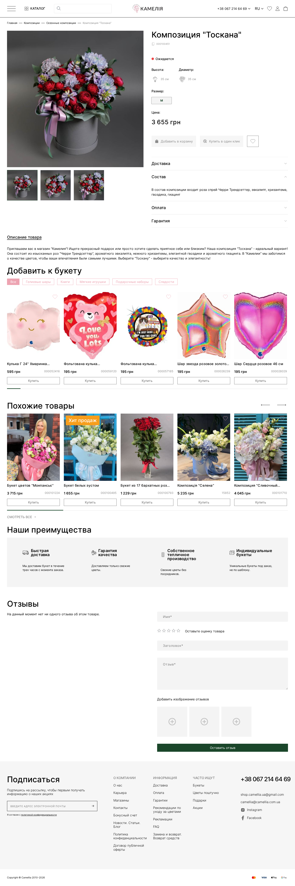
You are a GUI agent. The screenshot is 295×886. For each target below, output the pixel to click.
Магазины (121, 800)
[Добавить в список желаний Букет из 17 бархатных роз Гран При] (168, 418)
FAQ (156, 827)
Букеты (198, 785)
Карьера (120, 793)
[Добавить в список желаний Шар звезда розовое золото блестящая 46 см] (225, 296)
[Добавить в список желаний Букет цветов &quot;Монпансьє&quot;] (55, 418)
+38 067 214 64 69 (266, 779)
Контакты (120, 808)
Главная (12, 22)
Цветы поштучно (206, 793)
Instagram (254, 810)
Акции (198, 808)
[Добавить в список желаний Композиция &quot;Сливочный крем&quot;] (282, 418)
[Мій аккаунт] (277, 8)
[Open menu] (11, 8)
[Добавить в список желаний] (253, 141)
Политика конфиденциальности (129, 836)
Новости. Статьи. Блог (126, 825)
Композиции (32, 22)
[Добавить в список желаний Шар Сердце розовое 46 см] (282, 296)
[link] (33, 325)
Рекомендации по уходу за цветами (167, 810)
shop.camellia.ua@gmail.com (262, 794)
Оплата (158, 793)
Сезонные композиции (61, 22)
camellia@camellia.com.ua (260, 802)
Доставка (160, 785)
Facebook (254, 818)
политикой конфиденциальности (39, 814)
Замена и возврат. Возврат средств (167, 836)
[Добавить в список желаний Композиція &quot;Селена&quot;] (225, 418)
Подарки (199, 800)
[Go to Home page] (147, 8)
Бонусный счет (125, 815)
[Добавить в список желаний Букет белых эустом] (111, 418)
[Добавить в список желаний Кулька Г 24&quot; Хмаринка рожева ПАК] (55, 296)
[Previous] (265, 405)
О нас (117, 785)
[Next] (281, 405)
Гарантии (160, 800)
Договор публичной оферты (128, 847)
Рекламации (162, 819)
